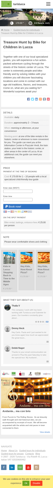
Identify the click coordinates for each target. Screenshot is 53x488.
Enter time (7, 196)
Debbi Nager (18, 348)
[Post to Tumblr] (44, 99)
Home (6, 30)
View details (45, 432)
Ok (26, 483)
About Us (13, 450)
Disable (36, 483)
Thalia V (16, 306)
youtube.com (45, 18)
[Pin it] (48, 99)
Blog (37, 454)
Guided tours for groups (12, 454)
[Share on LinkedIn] (36, 99)
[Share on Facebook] (28, 99)
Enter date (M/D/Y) (11, 188)
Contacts (29, 454)
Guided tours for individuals (26, 30)
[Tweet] (32, 99)
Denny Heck (18, 328)
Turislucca (13, 4)
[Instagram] (36, 467)
